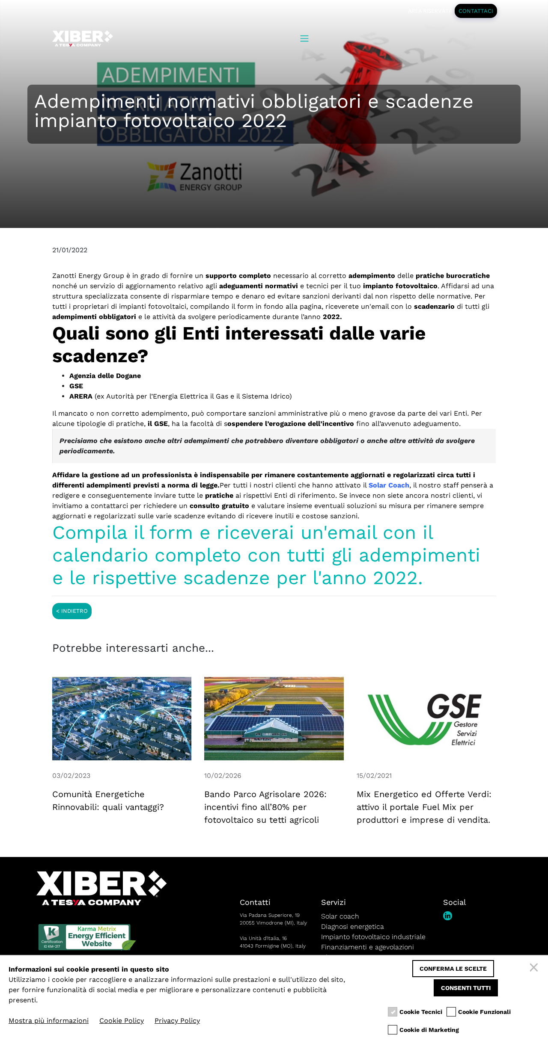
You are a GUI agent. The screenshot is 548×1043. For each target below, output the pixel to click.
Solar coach (340, 916)
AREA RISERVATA (430, 11)
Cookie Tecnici (420, 1011)
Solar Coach (389, 485)
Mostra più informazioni (49, 1020)
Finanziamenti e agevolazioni (367, 947)
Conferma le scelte (453, 968)
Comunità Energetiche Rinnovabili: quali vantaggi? (108, 800)
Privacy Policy (177, 1020)
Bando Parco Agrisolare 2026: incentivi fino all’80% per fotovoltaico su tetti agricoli (265, 807)
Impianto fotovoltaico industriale (373, 937)
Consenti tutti (466, 987)
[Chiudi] (535, 968)
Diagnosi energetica (352, 926)
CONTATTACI (476, 11)
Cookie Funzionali (484, 1011)
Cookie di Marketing (429, 1029)
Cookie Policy (121, 1020)
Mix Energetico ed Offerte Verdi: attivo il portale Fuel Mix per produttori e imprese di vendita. (424, 807)
